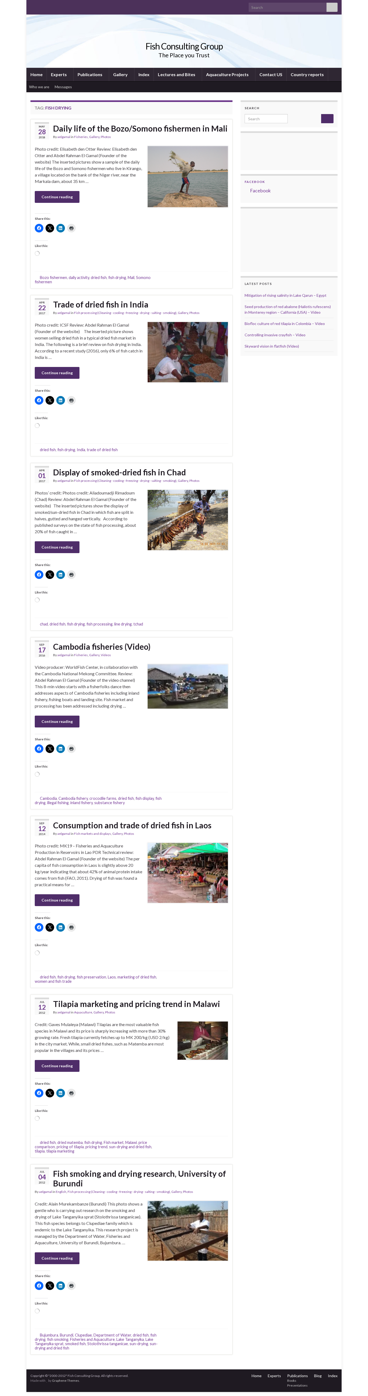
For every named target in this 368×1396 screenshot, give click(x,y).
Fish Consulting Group (184, 46)
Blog (318, 1375)
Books (291, 1381)
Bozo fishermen (53, 277)
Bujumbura (49, 1335)
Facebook (255, 182)
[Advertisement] (271, 239)
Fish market (114, 1142)
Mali (131, 277)
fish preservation (91, 977)
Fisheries (81, 137)
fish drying (117, 277)
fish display (145, 798)
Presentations (297, 1385)
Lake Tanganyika (130, 1339)
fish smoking (57, 1339)
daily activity (79, 277)
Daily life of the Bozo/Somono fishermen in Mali (140, 128)
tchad (138, 624)
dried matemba (70, 1142)
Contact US (270, 74)
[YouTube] (50, 6)
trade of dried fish (102, 449)
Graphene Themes (65, 1381)
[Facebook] (41, 6)
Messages (64, 86)
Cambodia (48, 798)
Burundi (66, 1335)
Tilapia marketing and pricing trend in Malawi (136, 1004)
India (81, 449)
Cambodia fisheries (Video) (102, 646)
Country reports (307, 74)
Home (36, 74)
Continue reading (57, 197)
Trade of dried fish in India (100, 304)
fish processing (99, 624)
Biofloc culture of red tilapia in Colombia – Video (285, 323)
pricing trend (96, 1146)
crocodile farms (102, 798)
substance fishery (109, 802)
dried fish (99, 277)
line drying (123, 624)
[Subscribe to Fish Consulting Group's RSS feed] (33, 6)
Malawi (131, 1142)
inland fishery (81, 802)
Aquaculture (83, 1012)
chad (44, 624)
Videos (106, 655)
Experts (59, 74)
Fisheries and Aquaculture (92, 1339)
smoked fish (75, 1343)
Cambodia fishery (73, 798)
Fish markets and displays (92, 834)
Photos (106, 137)
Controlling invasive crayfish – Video (275, 335)
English (61, 1192)
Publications (90, 74)
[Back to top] (356, 1384)
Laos (112, 977)
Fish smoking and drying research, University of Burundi (139, 1178)
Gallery (121, 74)
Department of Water (112, 1335)
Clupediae (83, 1335)
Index (144, 74)
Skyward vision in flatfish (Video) (272, 346)
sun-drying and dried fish (130, 1146)
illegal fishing (58, 802)
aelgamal (63, 137)
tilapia (40, 1151)
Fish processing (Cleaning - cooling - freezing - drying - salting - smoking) (125, 313)
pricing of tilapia (70, 1146)
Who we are (39, 86)
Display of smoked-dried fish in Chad (119, 472)
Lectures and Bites (177, 74)
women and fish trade (53, 981)
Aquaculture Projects (227, 74)
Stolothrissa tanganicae (107, 1343)
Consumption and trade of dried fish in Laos (132, 825)
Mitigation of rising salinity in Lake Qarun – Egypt (286, 295)
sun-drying (139, 1343)
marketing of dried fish (136, 977)
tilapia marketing (60, 1151)
